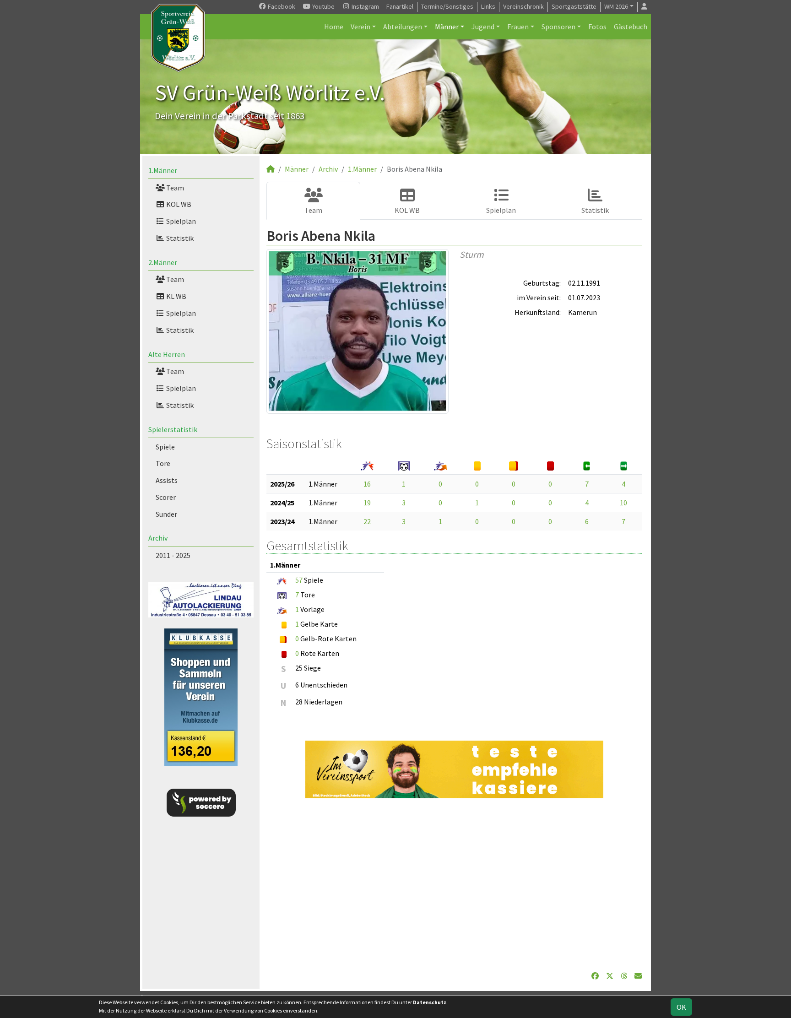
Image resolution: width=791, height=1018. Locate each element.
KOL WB (178, 204)
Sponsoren (558, 26)
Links (488, 6)
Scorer (166, 497)
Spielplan (180, 221)
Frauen (518, 26)
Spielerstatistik (172, 429)
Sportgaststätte (574, 6)
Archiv (158, 537)
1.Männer (162, 170)
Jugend (482, 26)
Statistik (179, 238)
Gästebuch (630, 26)
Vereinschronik (523, 6)
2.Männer (162, 262)
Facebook (280, 6)
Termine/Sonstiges (447, 6)
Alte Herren (166, 354)
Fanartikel (399, 6)
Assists (167, 480)
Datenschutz (429, 1002)
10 (623, 502)
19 (367, 502)
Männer (447, 26)
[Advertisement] (454, 884)
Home (333, 26)
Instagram (364, 6)
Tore (163, 463)
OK (681, 1007)
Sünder (166, 514)
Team (174, 187)
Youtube (323, 6)
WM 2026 (616, 6)
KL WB (175, 296)
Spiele (165, 446)
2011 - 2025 (173, 555)
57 (299, 580)
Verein (360, 26)
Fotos (597, 26)
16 (367, 483)
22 (367, 521)
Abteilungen (402, 26)
